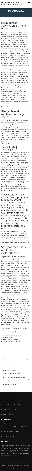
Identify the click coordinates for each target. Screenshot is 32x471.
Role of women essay (8, 407)
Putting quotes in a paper (9, 436)
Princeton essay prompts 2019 (10, 412)
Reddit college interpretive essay (11, 431)
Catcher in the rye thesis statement (15, 377)
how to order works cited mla (11, 341)
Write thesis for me (10, 384)
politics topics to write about (11, 339)
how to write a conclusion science (12, 3)
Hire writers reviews (8, 414)
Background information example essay (13, 423)
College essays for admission (10, 409)
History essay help (10, 370)
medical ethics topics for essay (12, 332)
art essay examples (8, 337)
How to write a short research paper (12, 434)
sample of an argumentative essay (13, 336)
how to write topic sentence (11, 334)
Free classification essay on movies (12, 404)
